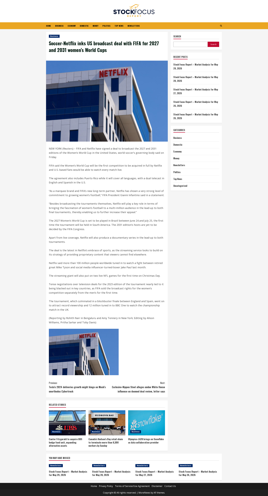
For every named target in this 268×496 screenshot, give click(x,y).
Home (48, 25)
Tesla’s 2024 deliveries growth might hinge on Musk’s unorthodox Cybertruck (77, 387)
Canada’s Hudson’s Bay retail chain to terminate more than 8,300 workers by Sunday (105, 442)
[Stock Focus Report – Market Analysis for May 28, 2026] (112, 465)
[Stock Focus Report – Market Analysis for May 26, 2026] (199, 465)
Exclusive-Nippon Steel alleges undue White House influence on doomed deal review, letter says (138, 387)
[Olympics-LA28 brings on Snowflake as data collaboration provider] (146, 422)
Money (95, 25)
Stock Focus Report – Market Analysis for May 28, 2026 (111, 473)
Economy (72, 25)
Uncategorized (180, 185)
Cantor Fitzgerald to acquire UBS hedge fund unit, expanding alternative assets (65, 442)
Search (177, 36)
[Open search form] (221, 25)
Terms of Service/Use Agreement (132, 486)
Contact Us (170, 486)
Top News (119, 25)
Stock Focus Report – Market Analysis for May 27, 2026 (154, 473)
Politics (106, 25)
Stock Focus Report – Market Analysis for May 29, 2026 (68, 473)
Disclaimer (157, 486)
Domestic (84, 25)
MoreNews (144, 492)
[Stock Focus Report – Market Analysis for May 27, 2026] (155, 465)
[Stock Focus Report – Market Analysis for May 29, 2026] (69, 465)
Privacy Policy (106, 486)
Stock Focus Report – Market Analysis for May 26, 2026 (198, 473)
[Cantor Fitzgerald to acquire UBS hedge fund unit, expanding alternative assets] (67, 422)
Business (59, 25)
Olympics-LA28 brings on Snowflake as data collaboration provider (146, 440)
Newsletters (134, 25)
